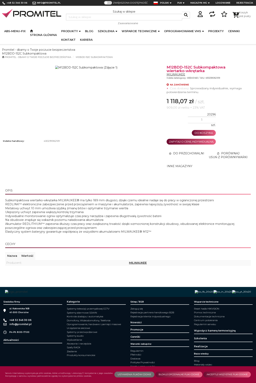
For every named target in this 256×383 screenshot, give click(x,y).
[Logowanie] (200, 13)
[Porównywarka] (212, 13)
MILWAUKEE (176, 74)
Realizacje (201, 346)
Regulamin (136, 350)
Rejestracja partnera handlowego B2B (152, 312)
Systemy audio (75, 335)
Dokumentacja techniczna (209, 316)
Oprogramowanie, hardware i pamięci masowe (94, 324)
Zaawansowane (128, 23)
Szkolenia (106, 31)
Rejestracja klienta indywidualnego (150, 316)
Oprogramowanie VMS (183, 31)
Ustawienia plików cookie (134, 374)
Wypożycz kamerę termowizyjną (215, 330)
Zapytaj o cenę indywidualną (191, 141)
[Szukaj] (186, 15)
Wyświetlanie (74, 339)
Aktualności (11, 339)
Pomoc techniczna (205, 312)
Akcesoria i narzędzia (79, 343)
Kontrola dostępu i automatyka (85, 316)
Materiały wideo (203, 364)
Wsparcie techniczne (140, 31)
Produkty (70, 31)
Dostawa (135, 358)
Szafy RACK (73, 347)
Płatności (135, 354)
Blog (196, 360)
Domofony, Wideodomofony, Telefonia (88, 320)
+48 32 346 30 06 (17, 2)
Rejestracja (244, 2)
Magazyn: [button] (198, 2)
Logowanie (223, 2)
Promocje (136, 329)
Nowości (136, 322)
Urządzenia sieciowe (78, 327)
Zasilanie (72, 351)
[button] (167, 3)
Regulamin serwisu (205, 324)
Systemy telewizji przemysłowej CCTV (88, 308)
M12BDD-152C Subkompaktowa (94, 57)
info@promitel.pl (49, 2)
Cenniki (135, 336)
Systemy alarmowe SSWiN (82, 312)
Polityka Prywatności (142, 362)
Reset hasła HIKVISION (206, 308)
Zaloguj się (136, 308)
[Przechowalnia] (224, 13)
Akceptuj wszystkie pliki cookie (227, 374)
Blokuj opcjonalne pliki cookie (179, 374)
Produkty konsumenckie (81, 355)
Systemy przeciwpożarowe (82, 331)
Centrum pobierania (206, 320)
